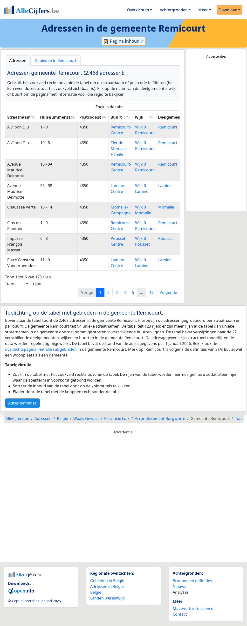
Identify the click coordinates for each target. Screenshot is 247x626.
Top (238, 418)
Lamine (165, 185)
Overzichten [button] (138, 10)
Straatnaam (19, 117)
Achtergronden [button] (174, 10)
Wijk (139, 117)
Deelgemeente (172, 117)
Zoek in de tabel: (110, 106)
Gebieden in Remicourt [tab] (55, 60)
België (95, 592)
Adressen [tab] (17, 60)
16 (151, 292)
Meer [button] (203, 10)
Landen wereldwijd (107, 598)
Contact (180, 614)
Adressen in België (107, 586)
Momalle (166, 207)
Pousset (165, 238)
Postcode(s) (90, 117)
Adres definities (22, 403)
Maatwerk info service (193, 608)
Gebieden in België (107, 580)
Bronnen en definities (192, 580)
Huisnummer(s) (55, 117)
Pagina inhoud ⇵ (126, 41)
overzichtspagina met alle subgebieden (41, 349)
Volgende (168, 292)
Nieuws (179, 586)
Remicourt (167, 127)
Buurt (116, 117)
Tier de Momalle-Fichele (119, 148)
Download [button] (228, 10)
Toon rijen (23, 283)
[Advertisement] (216, 135)
